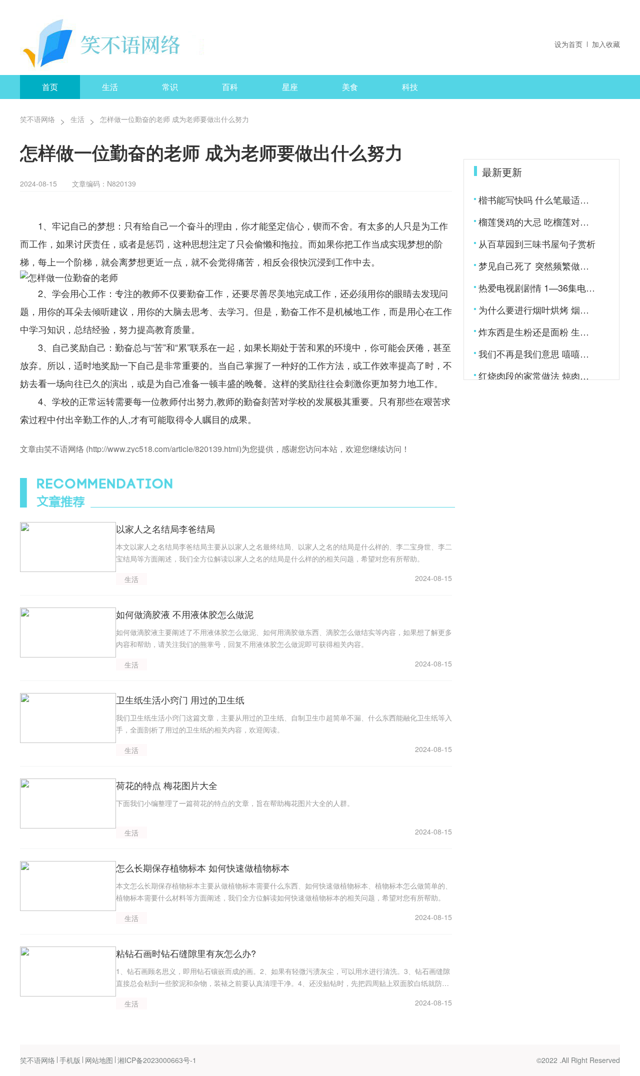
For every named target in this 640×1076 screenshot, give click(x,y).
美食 (350, 86)
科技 (410, 86)
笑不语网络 (37, 119)
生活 (110, 86)
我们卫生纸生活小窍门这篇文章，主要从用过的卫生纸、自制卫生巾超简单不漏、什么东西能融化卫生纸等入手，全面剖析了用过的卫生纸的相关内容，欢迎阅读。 (284, 723)
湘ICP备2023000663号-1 (157, 1060)
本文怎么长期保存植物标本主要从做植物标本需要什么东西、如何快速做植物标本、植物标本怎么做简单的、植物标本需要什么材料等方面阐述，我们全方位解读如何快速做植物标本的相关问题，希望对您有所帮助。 (284, 891)
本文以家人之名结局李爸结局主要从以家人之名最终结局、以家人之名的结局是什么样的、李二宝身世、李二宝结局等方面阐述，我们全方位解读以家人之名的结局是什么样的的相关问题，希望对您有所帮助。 (284, 553)
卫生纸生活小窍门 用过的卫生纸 (180, 699)
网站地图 (99, 1060)
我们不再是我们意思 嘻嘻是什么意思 (538, 353)
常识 (170, 86)
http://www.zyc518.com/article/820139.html (163, 448)
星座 (290, 86)
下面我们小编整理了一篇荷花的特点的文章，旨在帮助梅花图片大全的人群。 (235, 803)
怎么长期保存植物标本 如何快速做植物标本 (203, 867)
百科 (230, 86)
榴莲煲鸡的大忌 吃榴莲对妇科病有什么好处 (538, 221)
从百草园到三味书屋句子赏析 (537, 243)
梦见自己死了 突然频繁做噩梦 (538, 265)
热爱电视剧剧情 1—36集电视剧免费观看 (538, 287)
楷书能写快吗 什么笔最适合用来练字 (538, 199)
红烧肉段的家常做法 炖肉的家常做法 (538, 375)
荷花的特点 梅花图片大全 (167, 785)
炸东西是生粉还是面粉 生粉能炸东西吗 (538, 331)
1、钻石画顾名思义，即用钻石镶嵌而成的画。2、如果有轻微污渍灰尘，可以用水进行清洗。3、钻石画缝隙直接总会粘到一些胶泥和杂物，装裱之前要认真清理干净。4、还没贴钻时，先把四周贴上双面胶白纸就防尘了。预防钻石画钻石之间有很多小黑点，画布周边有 (283, 977)
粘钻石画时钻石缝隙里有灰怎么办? (186, 953)
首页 (50, 86)
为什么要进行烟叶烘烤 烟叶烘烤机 (538, 309)
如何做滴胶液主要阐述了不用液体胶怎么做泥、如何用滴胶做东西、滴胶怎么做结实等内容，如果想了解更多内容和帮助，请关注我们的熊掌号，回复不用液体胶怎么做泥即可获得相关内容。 (284, 638)
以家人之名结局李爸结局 (165, 528)
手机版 (70, 1060)
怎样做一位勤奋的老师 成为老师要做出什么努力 (174, 119)
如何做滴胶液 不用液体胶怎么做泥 (185, 614)
